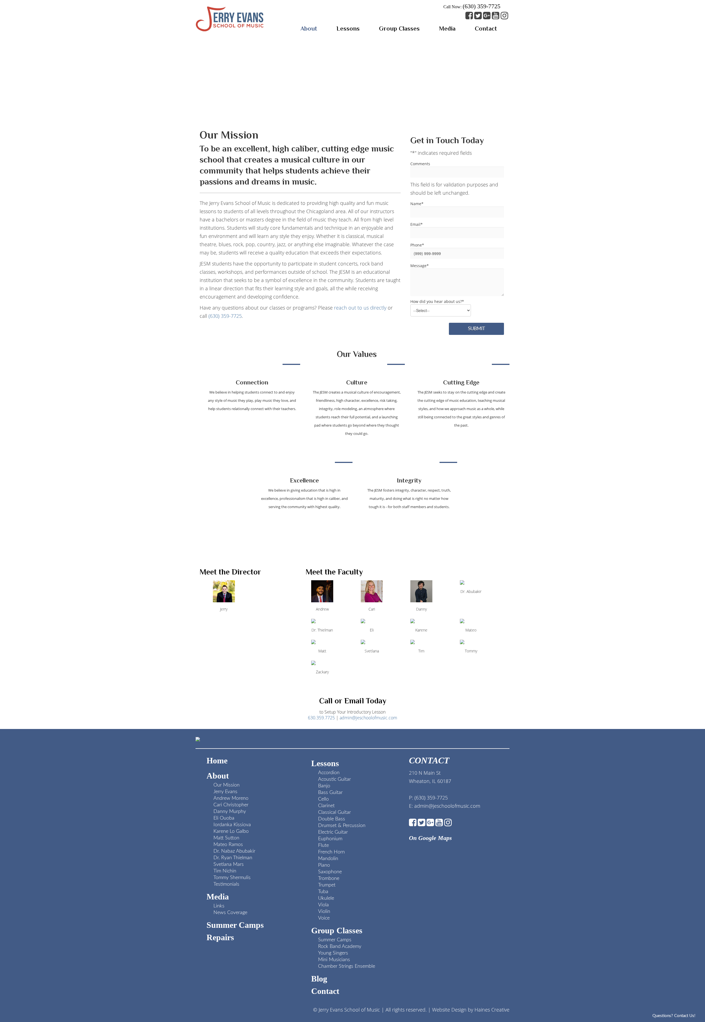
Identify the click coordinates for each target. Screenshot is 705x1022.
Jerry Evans (225, 791)
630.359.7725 (321, 718)
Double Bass (331, 819)
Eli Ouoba (223, 818)
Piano (324, 865)
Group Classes (336, 930)
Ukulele (326, 898)
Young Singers (333, 953)
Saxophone (330, 871)
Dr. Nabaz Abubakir (234, 851)
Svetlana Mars (228, 864)
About (218, 775)
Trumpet (326, 885)
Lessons (325, 763)
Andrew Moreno (230, 798)
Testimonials (226, 884)
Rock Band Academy (339, 946)
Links (218, 906)
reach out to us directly (360, 307)
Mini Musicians (334, 959)
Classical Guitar (334, 812)
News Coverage (230, 912)
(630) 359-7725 (481, 6)
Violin (324, 911)
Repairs (220, 937)
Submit (476, 328)
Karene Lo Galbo (231, 831)
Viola (323, 904)
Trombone (328, 878)
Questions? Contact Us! (673, 1016)
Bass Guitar (330, 792)
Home (217, 760)
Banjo (324, 786)
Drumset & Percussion (341, 825)
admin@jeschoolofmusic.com (368, 718)
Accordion (329, 772)
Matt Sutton (226, 838)
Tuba (323, 891)
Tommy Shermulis (232, 877)
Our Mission (226, 785)
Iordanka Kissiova (232, 824)
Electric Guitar (333, 832)
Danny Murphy (229, 811)
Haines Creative (491, 1009)
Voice (324, 918)
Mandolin (328, 858)
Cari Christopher (230, 805)
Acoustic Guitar (334, 779)
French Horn (331, 852)
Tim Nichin (224, 871)
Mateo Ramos (228, 844)
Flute (323, 845)
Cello (323, 799)
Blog (319, 978)
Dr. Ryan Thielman (232, 857)
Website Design (449, 1009)
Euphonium (330, 838)
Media (218, 896)
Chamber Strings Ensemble (346, 966)
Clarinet (326, 805)
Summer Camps (235, 924)
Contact (325, 991)
